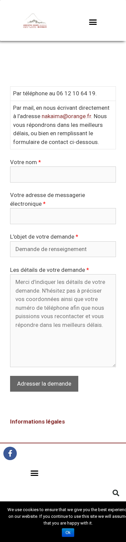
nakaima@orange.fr (66, 116)
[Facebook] (10, 453)
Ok (68, 532)
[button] (92, 21)
